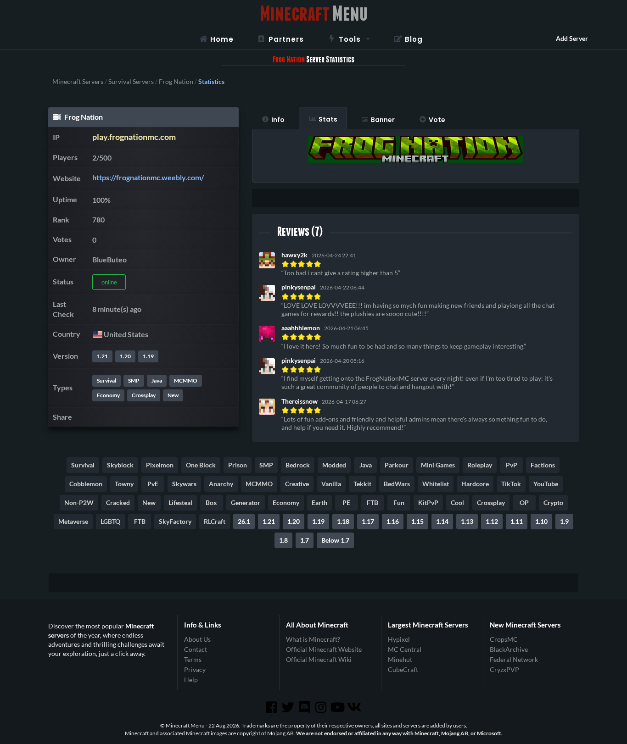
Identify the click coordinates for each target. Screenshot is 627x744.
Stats (328, 119)
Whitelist (435, 484)
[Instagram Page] (322, 707)
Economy (108, 395)
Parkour (397, 465)
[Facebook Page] (271, 707)
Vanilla (331, 484)
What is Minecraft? (313, 639)
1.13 (467, 521)
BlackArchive (509, 649)
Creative (297, 484)
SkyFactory (175, 521)
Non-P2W (79, 502)
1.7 (304, 540)
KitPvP (428, 502)
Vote (437, 119)
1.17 (368, 521)
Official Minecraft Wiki (319, 659)
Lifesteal (180, 502)
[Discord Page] (305, 707)
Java (156, 380)
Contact (195, 649)
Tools (350, 39)
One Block (201, 465)
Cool (457, 502)
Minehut (400, 659)
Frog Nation (176, 81)
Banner (383, 119)
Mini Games (438, 465)
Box (211, 502)
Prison (237, 465)
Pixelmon (160, 465)
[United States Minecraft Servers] (97, 334)
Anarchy (221, 484)
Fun (398, 502)
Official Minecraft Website (324, 649)
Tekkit (362, 484)
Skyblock (120, 465)
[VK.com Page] (355, 707)
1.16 (392, 521)
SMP (134, 380)
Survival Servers (131, 81)
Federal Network (514, 659)
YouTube (545, 484)
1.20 (125, 356)
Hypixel (399, 639)
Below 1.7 (335, 540)
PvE (152, 484)
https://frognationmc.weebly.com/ (148, 177)
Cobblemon (85, 484)
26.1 (244, 521)
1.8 (283, 540)
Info (278, 119)
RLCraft (214, 521)
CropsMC (504, 639)
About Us (197, 639)
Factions (543, 465)
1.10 (541, 521)
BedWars (397, 484)
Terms (193, 659)
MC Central (404, 649)
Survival (106, 380)
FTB (372, 502)
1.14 (442, 521)
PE (346, 502)
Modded (334, 465)
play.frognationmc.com (134, 137)
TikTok (511, 484)
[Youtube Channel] (338, 707)
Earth (319, 502)
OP (524, 502)
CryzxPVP (504, 669)
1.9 (564, 521)
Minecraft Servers (77, 81)
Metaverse (73, 521)
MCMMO (185, 380)
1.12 (492, 521)
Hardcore (475, 484)
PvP (511, 465)
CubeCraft (403, 669)
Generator (245, 502)
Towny (124, 484)
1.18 (343, 521)
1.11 (516, 521)
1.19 (148, 356)
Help (191, 679)
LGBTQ (110, 521)
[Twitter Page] (288, 707)
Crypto (553, 502)
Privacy (195, 669)
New (173, 395)
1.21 (102, 356)
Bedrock (298, 465)
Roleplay (479, 465)
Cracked (118, 502)
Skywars (184, 484)
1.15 (417, 521)
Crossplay (144, 395)
